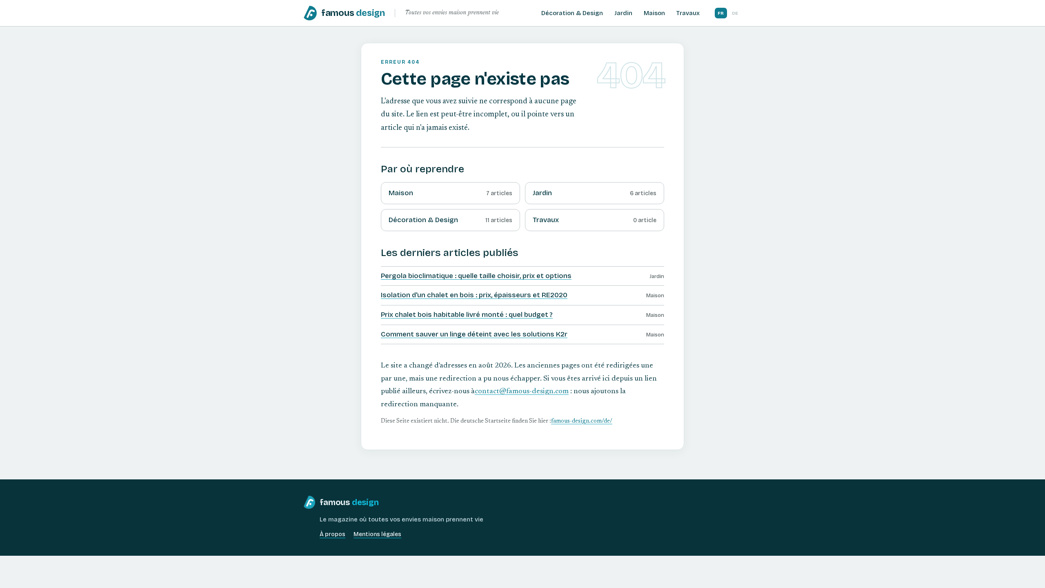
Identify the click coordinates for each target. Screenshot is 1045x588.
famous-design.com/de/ (581, 421)
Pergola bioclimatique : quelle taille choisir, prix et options (476, 276)
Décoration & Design (572, 13)
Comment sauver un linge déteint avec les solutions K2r (474, 334)
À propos (332, 534)
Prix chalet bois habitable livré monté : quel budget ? (467, 314)
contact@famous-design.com (522, 391)
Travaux (688, 13)
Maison (654, 13)
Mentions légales (377, 534)
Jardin (623, 13)
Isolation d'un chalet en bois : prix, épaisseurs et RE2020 (474, 295)
